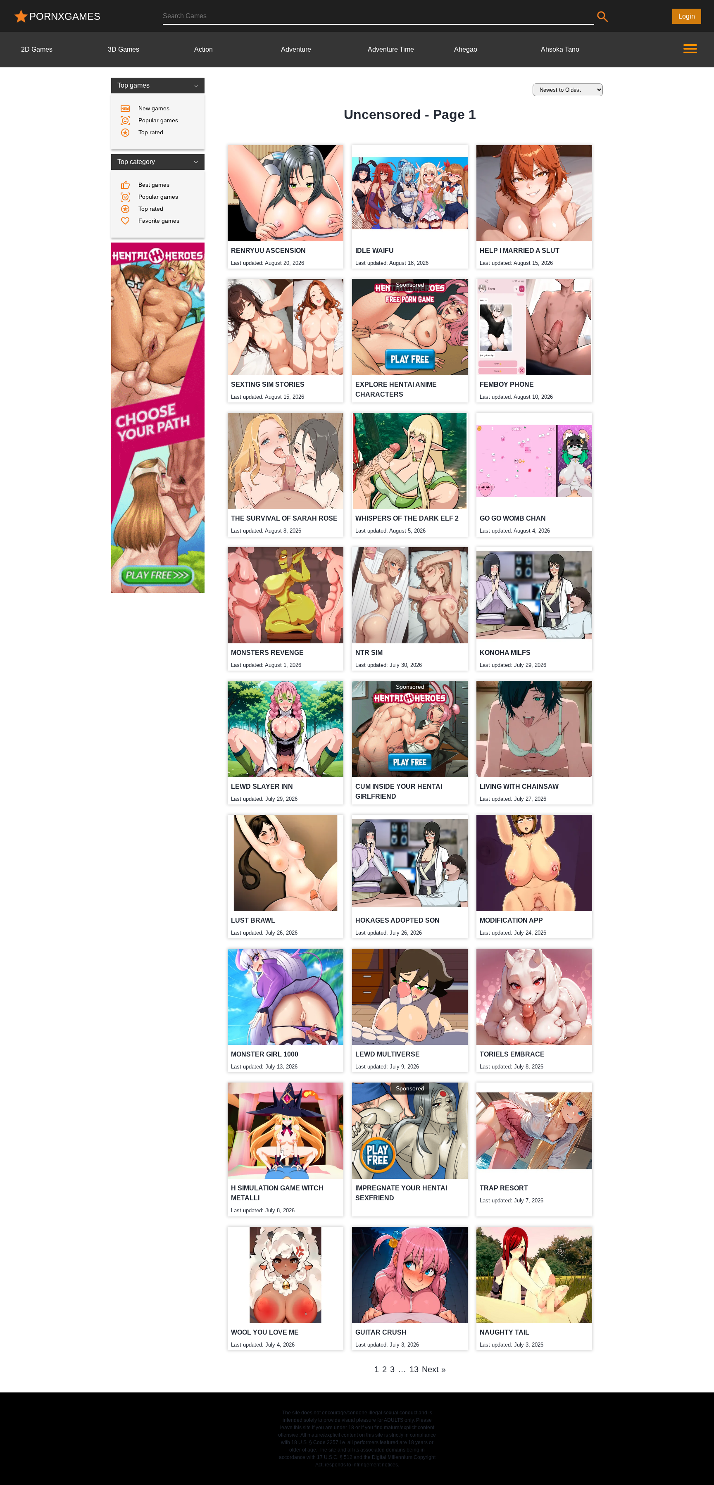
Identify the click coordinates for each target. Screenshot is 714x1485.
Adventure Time (391, 49)
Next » (434, 1369)
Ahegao (465, 49)
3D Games (123, 49)
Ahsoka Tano (560, 49)
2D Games (36, 49)
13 (414, 1369)
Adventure (296, 49)
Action (203, 49)
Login (686, 16)
